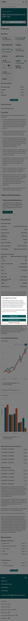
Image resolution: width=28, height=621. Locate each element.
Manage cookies (13, 322)
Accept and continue (14, 320)
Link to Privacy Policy (11, 311)
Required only (14, 316)
